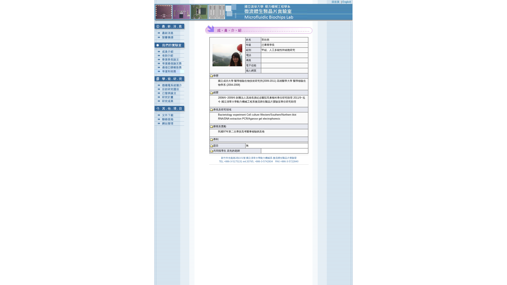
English (346, 1)
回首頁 (335, 1)
